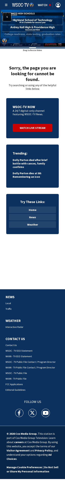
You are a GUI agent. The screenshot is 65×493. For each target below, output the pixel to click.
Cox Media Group (26, 433)
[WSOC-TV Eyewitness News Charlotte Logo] (23, 5)
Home (32, 210)
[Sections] (6, 5)
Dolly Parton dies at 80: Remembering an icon (27, 174)
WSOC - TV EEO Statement (19, 350)
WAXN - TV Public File (16, 378)
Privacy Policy (44, 450)
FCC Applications (14, 384)
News (32, 217)
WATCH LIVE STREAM (32, 128)
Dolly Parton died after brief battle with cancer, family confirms (30, 163)
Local (8, 303)
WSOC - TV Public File (16, 373)
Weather (32, 224)
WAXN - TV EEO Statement (19, 356)
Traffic (9, 308)
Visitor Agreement (18, 450)
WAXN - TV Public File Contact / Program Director (30, 367)
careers (19, 442)
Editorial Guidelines (15, 389)
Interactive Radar (14, 327)
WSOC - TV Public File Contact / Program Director (31, 361)
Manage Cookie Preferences (24, 467)
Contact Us (15, 339)
